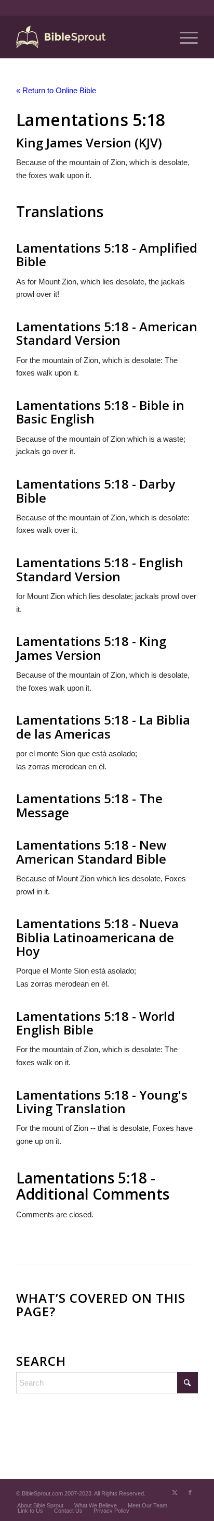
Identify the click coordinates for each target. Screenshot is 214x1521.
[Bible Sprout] (89, 37)
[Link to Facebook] (190, 1492)
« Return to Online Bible (56, 90)
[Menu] (183, 37)
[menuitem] (183, 37)
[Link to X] (174, 1492)
